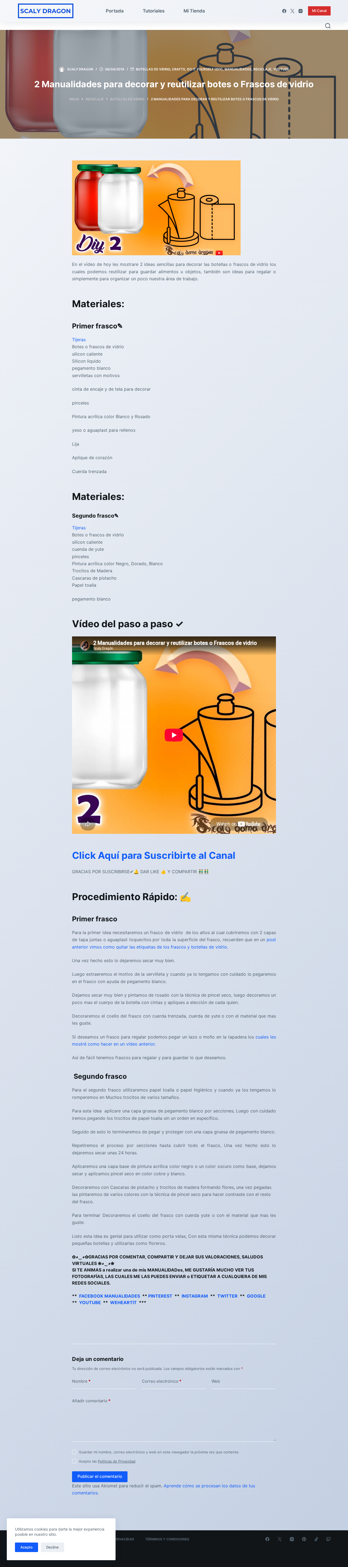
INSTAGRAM (195, 1296)
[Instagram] (301, 11)
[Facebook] (284, 11)
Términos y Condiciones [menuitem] (167, 1539)
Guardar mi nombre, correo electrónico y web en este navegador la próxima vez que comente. (159, 1452)
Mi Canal (319, 10)
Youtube (281, 69)
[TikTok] (316, 1539)
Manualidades (238, 69)
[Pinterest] (304, 1539)
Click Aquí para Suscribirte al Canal (153, 855)
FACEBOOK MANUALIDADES (109, 1296)
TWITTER (227, 1296)
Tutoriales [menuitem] (153, 11)
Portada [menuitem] (115, 11)
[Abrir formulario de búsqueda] (328, 26)
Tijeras (79, 339)
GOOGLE (256, 1296)
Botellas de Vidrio (153, 69)
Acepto (26, 1547)
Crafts (178, 69)
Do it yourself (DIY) (205, 69)
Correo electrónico (161, 1381)
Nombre (81, 1381)
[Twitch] (329, 1539)
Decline (52, 1547)
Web (216, 1381)
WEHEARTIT (123, 1302)
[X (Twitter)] (292, 11)
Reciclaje (262, 69)
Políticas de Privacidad (116, 1461)
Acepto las (107, 1461)
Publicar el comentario (99, 1476)
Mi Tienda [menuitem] (194, 11)
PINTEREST (160, 1296)
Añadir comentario (91, 1400)
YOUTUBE (90, 1302)
